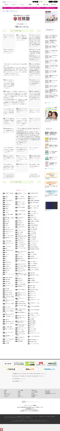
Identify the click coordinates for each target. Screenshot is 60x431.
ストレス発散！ (32, 254)
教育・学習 (45, 4)
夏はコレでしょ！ (20, 339)
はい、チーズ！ (20, 254)
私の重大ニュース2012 (34, 315)
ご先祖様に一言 (32, 227)
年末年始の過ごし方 (33, 267)
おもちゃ (6, 233)
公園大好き (6, 281)
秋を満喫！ (31, 319)
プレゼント (14, 4)
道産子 (5, 196)
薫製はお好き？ (20, 258)
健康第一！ (31, 215)
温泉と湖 (6, 270)
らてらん (6, 254)
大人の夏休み (32, 239)
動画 (38, 4)
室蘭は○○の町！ (20, 224)
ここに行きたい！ (33, 243)
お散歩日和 (31, 291)
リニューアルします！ (33, 343)
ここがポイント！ (32, 317)
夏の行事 (6, 221)
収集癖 (5, 223)
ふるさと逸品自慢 (20, 284)
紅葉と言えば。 (20, 268)
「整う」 (6, 212)
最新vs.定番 (31, 285)
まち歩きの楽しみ (8, 200)
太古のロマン (7, 341)
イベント (22, 4)
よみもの (6, 4)
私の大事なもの (20, 337)
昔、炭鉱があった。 (21, 238)
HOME (4, 11)
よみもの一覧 (6, 395)
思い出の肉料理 (20, 331)
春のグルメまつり (33, 196)
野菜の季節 (6, 279)
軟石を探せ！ (19, 280)
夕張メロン (19, 278)
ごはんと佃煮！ (20, 246)
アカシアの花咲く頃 (8, 339)
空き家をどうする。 (8, 250)
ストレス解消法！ (33, 263)
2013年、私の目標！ (33, 313)
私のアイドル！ (32, 293)
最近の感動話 (32, 321)
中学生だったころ (8, 231)
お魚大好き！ (19, 222)
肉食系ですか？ (7, 268)
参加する (55, 1)
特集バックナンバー (8, 393)
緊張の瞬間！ (19, 341)
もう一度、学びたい (8, 235)
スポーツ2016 (20, 329)
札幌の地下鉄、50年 (8, 321)
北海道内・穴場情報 (33, 221)
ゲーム (5, 202)
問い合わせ (53, 4)
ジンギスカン (19, 282)
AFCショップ (20, 396)
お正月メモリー (32, 231)
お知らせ (33, 393)
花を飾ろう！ (19, 220)
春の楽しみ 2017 (20, 315)
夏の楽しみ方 (32, 217)
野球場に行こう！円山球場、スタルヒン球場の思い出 (21, 275)
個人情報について (34, 395)
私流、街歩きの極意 (21, 266)
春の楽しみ (31, 198)
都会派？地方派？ (8, 277)
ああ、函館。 (19, 232)
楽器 (5, 256)
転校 (5, 248)
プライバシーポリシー (22, 417)
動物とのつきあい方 (8, 314)
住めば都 (6, 288)
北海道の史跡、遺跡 (21, 236)
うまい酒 (6, 227)
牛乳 (5, 198)
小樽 (5, 272)
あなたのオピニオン (33, 241)
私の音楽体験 (32, 237)
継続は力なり (7, 204)
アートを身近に (20, 196)
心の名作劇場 (32, 233)
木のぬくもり (7, 264)
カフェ (5, 260)
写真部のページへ (50, 210)
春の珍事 (31, 256)
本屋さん (6, 206)
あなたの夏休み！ (20, 301)
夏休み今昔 (31, 325)
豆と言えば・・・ (20, 256)
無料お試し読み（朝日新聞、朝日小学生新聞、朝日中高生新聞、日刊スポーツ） (29, 376)
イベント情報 (20, 390)
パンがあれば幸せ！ (21, 244)
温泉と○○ (6, 319)
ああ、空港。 (7, 283)
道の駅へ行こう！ (20, 240)
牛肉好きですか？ (8, 290)
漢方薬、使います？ (8, 294)
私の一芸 (31, 327)
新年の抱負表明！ (33, 229)
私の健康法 (31, 280)
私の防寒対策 (32, 265)
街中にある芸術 (7, 292)
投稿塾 (30, 4)
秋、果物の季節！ (8, 327)
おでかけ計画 (32, 245)
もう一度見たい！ (33, 261)
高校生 (5, 208)
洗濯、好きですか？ (21, 264)
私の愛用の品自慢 (20, 303)
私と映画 (6, 343)
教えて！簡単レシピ (33, 219)
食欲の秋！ (31, 278)
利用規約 (33, 396)
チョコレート (7, 210)
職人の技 (19, 234)
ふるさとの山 (7, 246)
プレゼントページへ (50, 102)
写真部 (19, 395)
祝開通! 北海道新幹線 (33, 200)
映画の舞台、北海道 (8, 217)
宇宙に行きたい (7, 262)
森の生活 (6, 266)
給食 (5, 252)
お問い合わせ (33, 390)
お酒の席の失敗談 (33, 247)
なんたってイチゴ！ (21, 230)
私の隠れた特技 (32, 341)
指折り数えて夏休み (33, 289)
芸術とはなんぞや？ (8, 229)
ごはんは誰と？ (20, 242)
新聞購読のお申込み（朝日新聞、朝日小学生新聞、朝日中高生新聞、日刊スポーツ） (30, 373)
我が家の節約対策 (33, 225)
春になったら (32, 297)
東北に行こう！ (32, 235)
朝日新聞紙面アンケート (18, 381)
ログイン (50, 1)
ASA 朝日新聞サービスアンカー (19, 378)
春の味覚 (31, 252)
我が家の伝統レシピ (33, 339)
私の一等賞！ (32, 287)
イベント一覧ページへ (51, 168)
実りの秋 (6, 219)
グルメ (19, 393)
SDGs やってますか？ (8, 308)
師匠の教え (31, 273)
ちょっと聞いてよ (33, 213)
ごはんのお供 (32, 211)
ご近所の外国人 (7, 241)
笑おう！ (6, 225)
